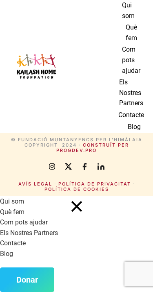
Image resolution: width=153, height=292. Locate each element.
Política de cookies (76, 189)
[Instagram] (52, 167)
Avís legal (35, 184)
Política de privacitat (94, 184)
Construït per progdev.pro (92, 147)
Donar (27, 280)
